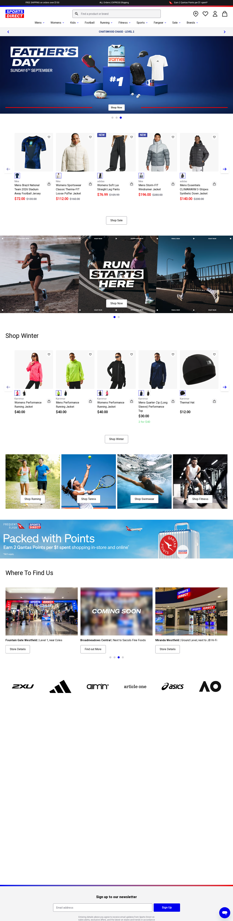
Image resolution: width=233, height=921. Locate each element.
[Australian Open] (210, 686)
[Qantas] (116, 539)
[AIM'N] (97, 686)
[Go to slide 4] (123, 657)
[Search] (76, 14)
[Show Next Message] (225, 32)
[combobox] (116, 14)
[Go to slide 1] (112, 118)
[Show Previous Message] (8, 32)
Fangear (158, 22)
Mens (38, 22)
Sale (175, 22)
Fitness (123, 22)
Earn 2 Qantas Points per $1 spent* (190, 2)
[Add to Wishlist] (49, 137)
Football (90, 22)
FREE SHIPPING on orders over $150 (42, 2)
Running (105, 22)
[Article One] (135, 686)
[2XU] (23, 686)
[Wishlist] (205, 14)
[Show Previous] (8, 169)
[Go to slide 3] (121, 118)
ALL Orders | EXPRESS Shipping (114, 2)
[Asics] (172, 686)
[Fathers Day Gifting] (116, 75)
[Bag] (225, 14)
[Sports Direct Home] (15, 14)
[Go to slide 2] (117, 118)
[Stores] (196, 14)
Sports (141, 22)
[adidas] (60, 686)
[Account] (215, 14)
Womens (56, 22)
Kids (73, 22)
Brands (191, 22)
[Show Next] (225, 169)
